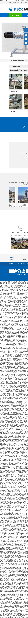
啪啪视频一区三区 (10, 422)
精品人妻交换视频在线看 (20, 379)
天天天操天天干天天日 (18, 355)
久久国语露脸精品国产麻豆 (12, 324)
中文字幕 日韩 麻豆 (22, 425)
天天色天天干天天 (11, 512)
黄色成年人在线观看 (21, 373)
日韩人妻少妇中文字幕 (21, 381)
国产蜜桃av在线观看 (12, 502)
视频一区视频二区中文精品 (18, 409)
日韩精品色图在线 (12, 481)
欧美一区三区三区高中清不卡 (12, 387)
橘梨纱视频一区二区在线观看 (11, 455)
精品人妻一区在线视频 (6, 355)
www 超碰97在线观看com (8, 285)
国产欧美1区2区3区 (4, 467)
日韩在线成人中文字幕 (18, 356)
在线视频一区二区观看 (20, 336)
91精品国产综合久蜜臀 (8, 517)
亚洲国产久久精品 (7, 297)
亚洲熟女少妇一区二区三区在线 (11, 290)
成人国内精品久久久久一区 (21, 344)
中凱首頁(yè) (15, 15)
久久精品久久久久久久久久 (19, 510)
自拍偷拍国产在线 (16, 432)
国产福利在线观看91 (12, 406)
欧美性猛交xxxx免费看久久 (10, 315)
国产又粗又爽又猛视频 (20, 362)
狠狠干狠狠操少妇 (8, 483)
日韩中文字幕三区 (6, 343)
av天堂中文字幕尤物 (13, 312)
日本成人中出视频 (7, 397)
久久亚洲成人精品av (11, 359)
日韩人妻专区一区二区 (9, 351)
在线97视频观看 (5, 389)
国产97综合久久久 (20, 417)
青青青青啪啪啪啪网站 (8, 525)
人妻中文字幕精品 (12, 526)
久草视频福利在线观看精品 (12, 300)
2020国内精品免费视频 (10, 456)
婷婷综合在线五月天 (23, 374)
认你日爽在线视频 (22, 317)
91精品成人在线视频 (17, 521)
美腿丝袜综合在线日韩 (22, 516)
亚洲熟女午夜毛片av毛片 (9, 347)
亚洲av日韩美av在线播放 (8, 418)
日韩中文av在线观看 (18, 320)
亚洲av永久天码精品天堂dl (8, 379)
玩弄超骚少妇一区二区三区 (6, 396)
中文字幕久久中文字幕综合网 (16, 467)
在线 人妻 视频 (9, 309)
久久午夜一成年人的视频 (12, 424)
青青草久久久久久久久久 (17, 335)
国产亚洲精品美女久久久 (10, 331)
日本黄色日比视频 (8, 410)
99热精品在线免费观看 (16, 397)
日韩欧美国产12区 (16, 420)
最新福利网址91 (6, 443)
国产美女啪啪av (11, 530)
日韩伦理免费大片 (13, 404)
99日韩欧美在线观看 (16, 366)
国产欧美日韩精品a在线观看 (10, 428)
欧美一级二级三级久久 (20, 350)
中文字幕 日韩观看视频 (21, 456)
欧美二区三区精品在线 (14, 332)
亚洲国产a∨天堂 (8, 356)
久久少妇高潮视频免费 (8, 479)
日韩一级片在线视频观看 (7, 398)
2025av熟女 (5, 286)
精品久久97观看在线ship (12, 464)
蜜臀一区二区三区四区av (11, 431)
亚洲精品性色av (3, 406)
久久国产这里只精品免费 (20, 329)
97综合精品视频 (20, 528)
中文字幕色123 (10, 499)
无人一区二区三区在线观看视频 (15, 412)
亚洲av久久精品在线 (21, 435)
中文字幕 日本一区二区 (16, 346)
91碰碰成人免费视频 (6, 501)
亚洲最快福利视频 (18, 463)
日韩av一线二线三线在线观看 (8, 417)
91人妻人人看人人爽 (18, 520)
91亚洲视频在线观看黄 (8, 364)
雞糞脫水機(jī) (16, 66)
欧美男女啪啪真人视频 (7, 529)
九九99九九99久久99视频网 (14, 458)
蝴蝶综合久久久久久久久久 (7, 362)
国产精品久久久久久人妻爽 (6, 493)
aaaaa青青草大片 (17, 398)
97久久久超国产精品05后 (9, 394)
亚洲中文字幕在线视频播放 (8, 336)
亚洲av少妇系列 (23, 304)
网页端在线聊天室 (7, 366)
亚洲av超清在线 (23, 383)
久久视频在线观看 (10, 445)
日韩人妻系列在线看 (17, 396)
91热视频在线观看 (18, 499)
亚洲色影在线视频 (14, 532)
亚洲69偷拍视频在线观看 (7, 293)
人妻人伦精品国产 (10, 329)
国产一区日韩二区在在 (14, 367)
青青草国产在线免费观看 (5, 283)
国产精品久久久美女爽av (19, 525)
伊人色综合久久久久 (18, 378)
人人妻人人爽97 (8, 489)
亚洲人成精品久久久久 (18, 309)
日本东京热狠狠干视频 (13, 369)
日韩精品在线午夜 (13, 539)
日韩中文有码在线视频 (11, 543)
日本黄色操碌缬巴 (21, 481)
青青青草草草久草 (17, 327)
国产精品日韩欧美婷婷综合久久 (16, 400)
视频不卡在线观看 (22, 494)
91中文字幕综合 (16, 493)
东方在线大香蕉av (19, 393)
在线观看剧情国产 (6, 413)
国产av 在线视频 (18, 418)
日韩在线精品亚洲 (12, 487)
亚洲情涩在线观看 (19, 422)
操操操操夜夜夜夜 (14, 413)
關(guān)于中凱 (16, 19)
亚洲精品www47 (14, 363)
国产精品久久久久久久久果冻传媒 (10, 301)
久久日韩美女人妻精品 (9, 391)
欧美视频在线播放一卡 (15, 535)
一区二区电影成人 (18, 293)
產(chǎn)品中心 (21, 263)
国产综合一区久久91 (11, 462)
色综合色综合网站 (4, 383)
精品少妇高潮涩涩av (10, 289)
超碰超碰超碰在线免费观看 (10, 459)
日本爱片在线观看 (12, 386)
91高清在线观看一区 (13, 374)
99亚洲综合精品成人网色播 (9, 482)
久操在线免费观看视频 (21, 289)
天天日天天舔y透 (13, 466)
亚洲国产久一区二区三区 (21, 512)
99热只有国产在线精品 (7, 449)
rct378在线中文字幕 (16, 437)
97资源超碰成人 (3, 490)
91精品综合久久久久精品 (15, 433)
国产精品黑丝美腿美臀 (11, 373)
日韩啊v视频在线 (23, 358)
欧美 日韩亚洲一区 (8, 486)
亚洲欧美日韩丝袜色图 (8, 436)
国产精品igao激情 (15, 297)
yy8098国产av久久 (4, 404)
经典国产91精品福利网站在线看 (12, 427)
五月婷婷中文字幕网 (15, 475)
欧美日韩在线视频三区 (9, 514)
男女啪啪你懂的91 (15, 537)
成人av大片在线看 (17, 337)
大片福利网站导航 (12, 490)
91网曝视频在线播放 (16, 325)
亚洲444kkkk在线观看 (12, 509)
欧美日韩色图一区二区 (16, 382)
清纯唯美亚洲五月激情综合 (11, 498)
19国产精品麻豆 (16, 529)
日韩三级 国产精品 (22, 292)
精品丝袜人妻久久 (17, 483)
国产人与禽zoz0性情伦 (10, 454)
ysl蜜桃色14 (24, 366)
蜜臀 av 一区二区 (21, 490)
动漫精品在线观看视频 (7, 327)
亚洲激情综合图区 (16, 283)
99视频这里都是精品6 (6, 306)
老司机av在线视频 (16, 501)
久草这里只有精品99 (18, 316)
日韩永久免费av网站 (6, 390)
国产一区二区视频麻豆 (18, 486)
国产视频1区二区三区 (16, 390)
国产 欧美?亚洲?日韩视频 (8, 288)
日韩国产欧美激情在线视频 (9, 471)
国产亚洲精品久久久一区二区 (16, 389)
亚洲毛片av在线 (19, 454)
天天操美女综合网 (22, 406)
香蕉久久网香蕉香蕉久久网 (10, 401)
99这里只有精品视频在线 (11, 425)
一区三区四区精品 (23, 290)
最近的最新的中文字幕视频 (14, 310)
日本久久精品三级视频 (21, 371)
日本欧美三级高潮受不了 (10, 435)
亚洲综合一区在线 (21, 315)
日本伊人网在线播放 (19, 485)
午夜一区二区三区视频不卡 (9, 441)
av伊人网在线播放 (9, 378)
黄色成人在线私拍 (23, 300)
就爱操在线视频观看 (17, 506)
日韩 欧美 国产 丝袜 (23, 472)
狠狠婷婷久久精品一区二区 (9, 348)
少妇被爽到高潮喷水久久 (12, 491)
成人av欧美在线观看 (10, 381)
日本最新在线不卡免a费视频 (6, 463)
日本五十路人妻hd (5, 535)
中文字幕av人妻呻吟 (12, 385)
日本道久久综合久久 (18, 352)
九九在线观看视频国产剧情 (17, 439)
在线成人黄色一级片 (13, 292)
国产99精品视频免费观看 (11, 333)
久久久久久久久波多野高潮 (13, 414)
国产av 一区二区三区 (15, 444)
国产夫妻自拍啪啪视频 (5, 476)
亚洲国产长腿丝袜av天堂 (7, 352)
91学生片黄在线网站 (4, 296)
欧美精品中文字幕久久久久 (16, 343)
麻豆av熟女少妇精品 (6, 524)
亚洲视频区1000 (22, 298)
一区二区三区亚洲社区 (16, 478)
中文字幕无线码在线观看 (5, 432)
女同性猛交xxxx (13, 494)
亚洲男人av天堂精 (7, 323)
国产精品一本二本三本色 (14, 340)
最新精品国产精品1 (23, 363)
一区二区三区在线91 (13, 286)
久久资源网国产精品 (15, 443)
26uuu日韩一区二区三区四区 (19, 354)
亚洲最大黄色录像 (4, 340)
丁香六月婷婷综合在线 (12, 342)
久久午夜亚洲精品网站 (14, 447)
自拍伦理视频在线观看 (21, 394)
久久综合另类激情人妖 (11, 377)
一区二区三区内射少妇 (22, 509)
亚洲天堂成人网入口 (11, 319)
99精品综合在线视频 (22, 404)
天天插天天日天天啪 (21, 487)
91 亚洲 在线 (9, 506)
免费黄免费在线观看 (19, 513)
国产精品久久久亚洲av (12, 308)
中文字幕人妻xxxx (12, 528)
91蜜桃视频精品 (3, 536)
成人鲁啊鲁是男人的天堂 (7, 320)
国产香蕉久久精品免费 (9, 513)
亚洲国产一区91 (10, 508)
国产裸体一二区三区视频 (12, 358)
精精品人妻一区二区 (14, 296)
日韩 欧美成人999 (4, 374)
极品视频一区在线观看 (5, 475)
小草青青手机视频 (22, 431)
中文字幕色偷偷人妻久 (18, 429)
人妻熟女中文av (7, 305)
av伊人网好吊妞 (20, 452)
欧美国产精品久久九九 (21, 348)
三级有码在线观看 (16, 468)
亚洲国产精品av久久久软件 (20, 288)
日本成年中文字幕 (21, 505)
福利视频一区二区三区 (8, 316)
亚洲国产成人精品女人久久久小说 (14, 448)
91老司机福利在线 (8, 354)
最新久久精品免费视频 (17, 294)
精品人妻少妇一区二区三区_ (11, 375)
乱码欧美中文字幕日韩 (17, 489)
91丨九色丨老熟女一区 (22, 495)
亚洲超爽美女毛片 (10, 402)
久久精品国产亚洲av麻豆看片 (16, 421)
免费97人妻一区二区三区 (13, 533)
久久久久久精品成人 (15, 321)
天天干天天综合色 (7, 439)
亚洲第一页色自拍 (15, 476)
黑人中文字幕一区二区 (21, 347)
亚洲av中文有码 (10, 350)
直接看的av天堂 (10, 393)
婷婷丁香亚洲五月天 (21, 331)
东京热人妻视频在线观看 (17, 323)
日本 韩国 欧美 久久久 (13, 536)
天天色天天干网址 (22, 464)
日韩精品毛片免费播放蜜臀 (20, 364)
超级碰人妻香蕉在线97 (14, 383)
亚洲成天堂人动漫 (10, 344)
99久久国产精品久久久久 (15, 518)
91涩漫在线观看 (3, 369)
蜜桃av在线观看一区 (19, 285)
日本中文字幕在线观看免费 (20, 436)
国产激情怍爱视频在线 (17, 497)
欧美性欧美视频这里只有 (11, 474)
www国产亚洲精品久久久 (8, 370)
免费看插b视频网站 (8, 339)
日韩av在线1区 (17, 503)
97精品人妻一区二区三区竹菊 (15, 541)
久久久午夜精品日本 (16, 306)
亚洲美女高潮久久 (18, 440)
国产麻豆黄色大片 (18, 517)
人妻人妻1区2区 (8, 451)
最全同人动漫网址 (10, 416)
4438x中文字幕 (21, 286)
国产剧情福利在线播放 (5, 405)
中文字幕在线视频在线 (16, 405)
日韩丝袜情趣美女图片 (20, 408)
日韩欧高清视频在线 (17, 339)
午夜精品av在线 (14, 472)
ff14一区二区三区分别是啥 (6, 521)
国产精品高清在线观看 (20, 351)
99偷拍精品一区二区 (19, 445)
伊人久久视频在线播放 (17, 524)
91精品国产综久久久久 (14, 328)
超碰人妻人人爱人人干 (16, 305)
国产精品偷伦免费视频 (20, 391)
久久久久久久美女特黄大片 (9, 313)
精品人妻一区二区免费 (5, 537)
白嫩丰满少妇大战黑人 (5, 478)
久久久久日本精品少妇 (18, 410)
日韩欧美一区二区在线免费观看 (11, 298)
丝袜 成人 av (20, 466)
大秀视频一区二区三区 (12, 317)
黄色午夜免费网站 (4, 367)
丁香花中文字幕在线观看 (16, 540)
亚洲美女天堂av (8, 294)
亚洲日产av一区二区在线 (10, 452)
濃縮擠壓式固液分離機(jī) (16, 70)
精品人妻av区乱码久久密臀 (12, 302)
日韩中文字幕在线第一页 (19, 479)
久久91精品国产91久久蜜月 (21, 370)
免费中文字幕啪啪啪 (21, 526)
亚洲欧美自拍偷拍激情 (19, 360)
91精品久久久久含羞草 (9, 485)
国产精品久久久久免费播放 (13, 304)
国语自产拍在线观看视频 (5, 420)
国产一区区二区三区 (20, 313)
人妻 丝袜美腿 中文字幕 (16, 460)
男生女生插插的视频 (7, 337)
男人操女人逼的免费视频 (10, 522)
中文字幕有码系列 (12, 516)
